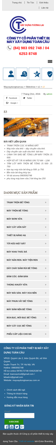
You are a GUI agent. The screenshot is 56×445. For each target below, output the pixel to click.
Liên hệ (44, 8)
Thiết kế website (26, 441)
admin (49, 94)
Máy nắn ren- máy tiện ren (22, 260)
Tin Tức (30, 2)
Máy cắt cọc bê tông (19, 326)
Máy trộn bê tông (17, 210)
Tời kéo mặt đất (16, 243)
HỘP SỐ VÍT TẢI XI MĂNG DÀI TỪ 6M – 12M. (28, 160)
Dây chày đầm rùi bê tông (22, 268)
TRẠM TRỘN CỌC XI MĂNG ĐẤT (23, 145)
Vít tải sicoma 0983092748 (19, 175)
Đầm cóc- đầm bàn (17, 276)
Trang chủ (17, 2)
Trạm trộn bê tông (18, 202)
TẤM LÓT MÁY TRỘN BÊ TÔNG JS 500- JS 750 (29, 165)
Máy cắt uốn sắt (16, 227)
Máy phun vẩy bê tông (20, 301)
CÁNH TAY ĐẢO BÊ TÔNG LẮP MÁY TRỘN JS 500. (29, 156)
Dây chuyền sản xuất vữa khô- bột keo (25, 151)
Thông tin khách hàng (17, 393)
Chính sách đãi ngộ (16, 390)
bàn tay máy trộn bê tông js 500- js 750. (25, 169)
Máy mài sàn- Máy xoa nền (22, 293)
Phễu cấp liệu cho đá (19, 334)
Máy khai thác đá (17, 252)
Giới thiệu (43, 2)
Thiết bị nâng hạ (16, 235)
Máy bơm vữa (14, 219)
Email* (7, 411)
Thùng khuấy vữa (17, 284)
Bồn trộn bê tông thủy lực (19, 172)
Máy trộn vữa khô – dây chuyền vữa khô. (26, 148)
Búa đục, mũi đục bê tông (21, 317)
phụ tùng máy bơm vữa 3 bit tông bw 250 (26, 178)
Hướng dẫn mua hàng (17, 397)
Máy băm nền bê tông (19, 309)
